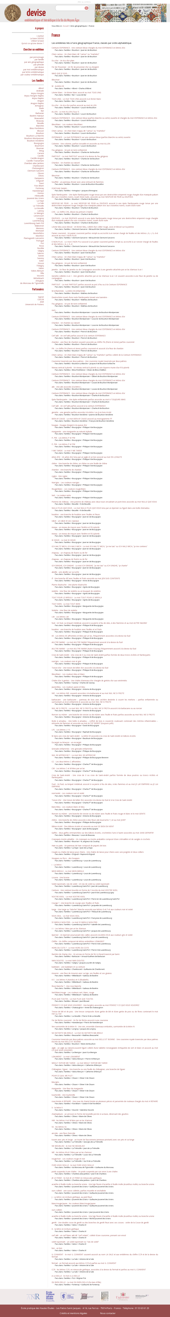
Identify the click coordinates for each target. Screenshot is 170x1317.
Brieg (41, 150)
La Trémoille (38, 205)
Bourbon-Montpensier (34, 138)
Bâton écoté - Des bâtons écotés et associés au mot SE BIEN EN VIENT (83, 826)
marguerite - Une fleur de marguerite (67, 1088)
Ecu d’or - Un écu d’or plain (63, 60)
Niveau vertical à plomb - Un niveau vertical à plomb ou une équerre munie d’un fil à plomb (90, 367)
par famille (39, 59)
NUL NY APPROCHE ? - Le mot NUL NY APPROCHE (73, 755)
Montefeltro (38, 233)
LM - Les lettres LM (60, 616)
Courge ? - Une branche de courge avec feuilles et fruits (75, 903)
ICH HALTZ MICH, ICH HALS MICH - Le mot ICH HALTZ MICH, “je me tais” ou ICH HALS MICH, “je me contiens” (99, 546)
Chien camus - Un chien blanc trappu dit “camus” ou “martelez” (78, 131)
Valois (41, 268)
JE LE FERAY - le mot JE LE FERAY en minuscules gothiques (77, 1178)
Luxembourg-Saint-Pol (34, 223)
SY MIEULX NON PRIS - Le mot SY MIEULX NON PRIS (74, 922)
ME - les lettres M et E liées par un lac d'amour (72, 1152)
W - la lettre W (58, 86)
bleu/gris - (56, 1082)
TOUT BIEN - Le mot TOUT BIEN (66, 604)
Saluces (40, 253)
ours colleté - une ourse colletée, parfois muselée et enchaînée (79, 1190)
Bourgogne (39, 143)
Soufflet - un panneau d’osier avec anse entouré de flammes (78, 182)
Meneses (40, 228)
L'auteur (40, 36)
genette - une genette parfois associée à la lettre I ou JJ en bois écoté (81, 412)
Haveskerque (38, 190)
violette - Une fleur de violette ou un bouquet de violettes (76, 591)
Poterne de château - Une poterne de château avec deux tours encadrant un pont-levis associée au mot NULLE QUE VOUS (104, 501)
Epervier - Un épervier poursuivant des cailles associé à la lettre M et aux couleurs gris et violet (92, 935)
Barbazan (39, 113)
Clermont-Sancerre (35, 170)
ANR (42, 302)
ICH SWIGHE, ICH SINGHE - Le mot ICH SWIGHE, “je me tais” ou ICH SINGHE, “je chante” (90, 565)
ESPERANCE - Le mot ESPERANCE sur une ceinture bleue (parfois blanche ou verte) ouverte (91, 137)
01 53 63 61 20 (142, 1308)
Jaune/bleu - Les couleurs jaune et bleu (68, 687)
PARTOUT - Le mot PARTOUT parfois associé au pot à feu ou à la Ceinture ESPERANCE (89, 284)
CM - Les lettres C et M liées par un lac (68, 768)
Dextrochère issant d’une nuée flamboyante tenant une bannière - (80, 297)
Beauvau (40, 121)
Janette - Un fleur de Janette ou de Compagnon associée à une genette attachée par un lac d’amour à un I (97, 269)
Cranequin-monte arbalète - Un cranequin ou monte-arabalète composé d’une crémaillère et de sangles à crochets (101, 839)
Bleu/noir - (56, 79)
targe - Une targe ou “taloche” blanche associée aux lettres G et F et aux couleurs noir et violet (92, 909)
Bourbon (40, 133)
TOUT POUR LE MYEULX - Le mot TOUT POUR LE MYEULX (77, 597)
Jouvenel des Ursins (35, 198)
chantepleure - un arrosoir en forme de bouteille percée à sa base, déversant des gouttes (90, 1114)
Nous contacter (108, 1313)
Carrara (40, 153)
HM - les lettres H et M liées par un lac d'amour (72, 1120)
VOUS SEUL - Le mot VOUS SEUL (66, 916)
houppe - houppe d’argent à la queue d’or (69, 425)
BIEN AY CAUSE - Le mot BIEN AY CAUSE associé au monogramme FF (82, 418)
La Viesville (39, 208)
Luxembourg (38, 220)
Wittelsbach (38, 278)
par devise (39, 67)
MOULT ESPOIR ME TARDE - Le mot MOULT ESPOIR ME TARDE (79, 1063)
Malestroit (39, 225)
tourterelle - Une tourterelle (63, 1095)
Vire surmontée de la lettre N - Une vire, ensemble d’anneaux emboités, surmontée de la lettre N (93, 1026)
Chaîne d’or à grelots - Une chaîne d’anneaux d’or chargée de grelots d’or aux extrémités (89, 680)
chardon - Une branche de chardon (66, 469)
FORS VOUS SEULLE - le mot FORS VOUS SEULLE (73, 1165)
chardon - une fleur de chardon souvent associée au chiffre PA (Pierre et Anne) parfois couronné (93, 342)
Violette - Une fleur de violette (64, 610)
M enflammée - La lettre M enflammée (68, 291)
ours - (54, 310)
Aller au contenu (84, 2)
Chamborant (38, 166)
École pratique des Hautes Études (37, 1308)
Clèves (41, 175)
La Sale (41, 203)
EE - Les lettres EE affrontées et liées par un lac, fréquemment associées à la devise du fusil (91, 636)
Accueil (66, 26)
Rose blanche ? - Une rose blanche (66, 986)
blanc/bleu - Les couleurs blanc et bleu (68, 807)
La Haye (40, 200)
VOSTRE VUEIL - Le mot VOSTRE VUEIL (68, 896)
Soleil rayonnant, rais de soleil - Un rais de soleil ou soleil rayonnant (80, 884)
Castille (41, 155)
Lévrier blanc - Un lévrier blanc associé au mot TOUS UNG (76, 92)
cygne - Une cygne (59, 476)
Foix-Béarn (39, 185)
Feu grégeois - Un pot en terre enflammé (69, 150)
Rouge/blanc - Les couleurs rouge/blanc (69, 489)
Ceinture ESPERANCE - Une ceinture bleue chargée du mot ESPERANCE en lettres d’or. (89, 47)
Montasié (40, 230)
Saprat (41, 297)
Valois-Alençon (37, 270)
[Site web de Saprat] (87, 1299)
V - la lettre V (57, 1107)
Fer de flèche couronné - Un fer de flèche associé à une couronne (80, 1020)
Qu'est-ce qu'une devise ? (33, 43)
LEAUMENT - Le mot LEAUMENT (66, 1056)
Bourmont (39, 145)
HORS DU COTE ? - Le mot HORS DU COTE (70, 947)
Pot (42, 243)
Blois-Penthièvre (37, 128)
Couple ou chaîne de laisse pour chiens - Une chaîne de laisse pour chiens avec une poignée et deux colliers (98, 852)
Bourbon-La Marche (35, 135)
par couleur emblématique (32, 74)
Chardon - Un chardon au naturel (66, 162)
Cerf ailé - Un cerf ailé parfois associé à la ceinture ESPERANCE (79, 335)
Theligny (40, 265)
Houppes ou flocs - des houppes (66, 858)
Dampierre (39, 178)
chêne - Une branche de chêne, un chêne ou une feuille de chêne (79, 463)
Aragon (40, 100)
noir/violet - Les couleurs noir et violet (68, 793)
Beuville (40, 123)
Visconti (40, 275)
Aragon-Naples (37, 103)
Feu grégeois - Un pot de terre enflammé (69, 263)
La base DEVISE (37, 38)
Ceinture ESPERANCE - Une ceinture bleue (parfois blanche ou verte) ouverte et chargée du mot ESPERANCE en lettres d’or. (105, 118)
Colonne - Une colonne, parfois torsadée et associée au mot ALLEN (81, 143)
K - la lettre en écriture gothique (65, 1229)
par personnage (37, 57)
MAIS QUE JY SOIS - (60, 73)
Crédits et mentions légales (73, 1313)
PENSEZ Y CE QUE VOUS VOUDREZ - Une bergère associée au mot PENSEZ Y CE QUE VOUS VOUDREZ (95, 1005)
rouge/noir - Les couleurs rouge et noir (68, 1158)
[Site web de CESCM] (105, 1301)
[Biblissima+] (142, 1297)
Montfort (40, 235)
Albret (41, 88)
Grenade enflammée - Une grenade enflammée (72, 748)
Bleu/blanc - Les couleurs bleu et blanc (68, 674)
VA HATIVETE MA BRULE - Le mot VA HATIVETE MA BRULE (77, 1033)
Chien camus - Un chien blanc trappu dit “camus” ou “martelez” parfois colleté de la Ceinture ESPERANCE (96, 355)
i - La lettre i (57, 864)
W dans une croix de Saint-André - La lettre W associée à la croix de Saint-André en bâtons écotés (94, 736)
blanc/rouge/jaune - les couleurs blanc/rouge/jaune (73, 1203)
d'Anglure (40, 280)
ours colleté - (57, 1210)
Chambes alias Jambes (34, 163)
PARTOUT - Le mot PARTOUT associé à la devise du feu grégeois (80, 156)
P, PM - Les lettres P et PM (63, 438)
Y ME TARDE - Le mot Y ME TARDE (67, 450)
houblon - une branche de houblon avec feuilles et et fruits (77, 629)
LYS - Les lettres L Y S (61, 729)
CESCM (41, 299)
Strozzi (41, 263)
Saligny (41, 250)
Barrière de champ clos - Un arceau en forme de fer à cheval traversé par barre (86, 954)
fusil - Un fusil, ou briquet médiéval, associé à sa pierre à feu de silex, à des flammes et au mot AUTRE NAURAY (99, 623)
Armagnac (39, 105)
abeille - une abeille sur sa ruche (65, 572)
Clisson (41, 173)
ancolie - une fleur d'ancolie (63, 1133)
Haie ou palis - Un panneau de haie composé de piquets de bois (79, 845)
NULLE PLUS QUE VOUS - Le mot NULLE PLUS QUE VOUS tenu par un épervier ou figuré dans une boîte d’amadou (100, 508)
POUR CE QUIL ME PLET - (63, 1075)
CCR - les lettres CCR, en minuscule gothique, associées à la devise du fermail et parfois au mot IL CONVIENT (99, 1269)
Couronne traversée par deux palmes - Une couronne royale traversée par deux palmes (89, 361)
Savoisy (40, 258)
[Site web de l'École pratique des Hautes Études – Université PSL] (50, 1301)
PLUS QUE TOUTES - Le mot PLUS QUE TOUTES (72, 999)
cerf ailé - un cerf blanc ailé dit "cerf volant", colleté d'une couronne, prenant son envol (89, 1235)
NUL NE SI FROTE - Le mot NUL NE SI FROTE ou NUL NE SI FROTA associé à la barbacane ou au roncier (97, 708)
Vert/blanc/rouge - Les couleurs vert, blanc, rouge (73, 992)
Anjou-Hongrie (37, 93)
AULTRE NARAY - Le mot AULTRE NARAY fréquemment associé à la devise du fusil (87, 642)
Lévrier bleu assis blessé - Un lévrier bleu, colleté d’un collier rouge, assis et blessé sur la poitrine (93, 227)
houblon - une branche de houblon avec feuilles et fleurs (76, 514)
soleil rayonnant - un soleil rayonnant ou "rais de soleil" (75, 1241)
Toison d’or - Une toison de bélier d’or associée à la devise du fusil (80, 667)
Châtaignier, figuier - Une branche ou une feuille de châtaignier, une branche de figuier (88, 1069)
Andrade (40, 90)
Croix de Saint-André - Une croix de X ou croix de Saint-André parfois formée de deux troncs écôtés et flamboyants (101, 655)
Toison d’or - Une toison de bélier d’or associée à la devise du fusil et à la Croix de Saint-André (92, 800)
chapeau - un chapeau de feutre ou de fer (69, 552)
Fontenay (40, 188)
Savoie (41, 255)
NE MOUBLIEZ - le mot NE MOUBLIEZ (68, 1146)
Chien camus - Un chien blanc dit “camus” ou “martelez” (75, 54)
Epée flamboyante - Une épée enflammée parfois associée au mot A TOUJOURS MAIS (89, 399)
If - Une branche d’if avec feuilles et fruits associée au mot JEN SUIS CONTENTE (86, 578)
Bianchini (40, 125)
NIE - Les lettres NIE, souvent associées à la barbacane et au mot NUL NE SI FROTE (88, 693)
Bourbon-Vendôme (35, 140)
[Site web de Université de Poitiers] (122, 1299)
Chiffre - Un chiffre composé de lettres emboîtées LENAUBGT (78, 941)
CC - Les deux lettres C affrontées (66, 761)
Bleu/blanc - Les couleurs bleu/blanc (67, 124)
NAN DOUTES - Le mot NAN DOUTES (68, 960)
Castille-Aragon (37, 158)
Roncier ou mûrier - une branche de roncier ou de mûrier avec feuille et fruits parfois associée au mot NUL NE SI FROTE (103, 714)
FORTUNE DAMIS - (60, 188)
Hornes (40, 193)
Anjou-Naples (38, 98)
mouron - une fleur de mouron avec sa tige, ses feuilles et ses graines (82, 973)
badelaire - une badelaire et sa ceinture (68, 967)
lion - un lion (57, 1248)
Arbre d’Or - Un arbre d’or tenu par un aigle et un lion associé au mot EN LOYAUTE (87, 457)
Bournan (40, 148)
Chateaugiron (38, 168)
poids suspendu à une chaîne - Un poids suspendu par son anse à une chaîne (85, 1171)
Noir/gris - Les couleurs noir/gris (65, 482)
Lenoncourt (39, 215)
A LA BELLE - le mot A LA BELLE (66, 1276)
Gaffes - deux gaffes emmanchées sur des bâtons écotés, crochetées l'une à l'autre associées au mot (102, 832)
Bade (41, 108)
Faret (41, 183)
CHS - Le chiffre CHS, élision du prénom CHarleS (72, 212)
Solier (41, 260)
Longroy (40, 218)
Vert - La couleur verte (61, 495)
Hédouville (39, 195)
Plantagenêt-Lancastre (34, 238)
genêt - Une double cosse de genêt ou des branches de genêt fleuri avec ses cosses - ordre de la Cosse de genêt (100, 1222)
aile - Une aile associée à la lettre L (66, 386)
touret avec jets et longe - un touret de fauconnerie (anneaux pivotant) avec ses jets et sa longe (93, 1139)
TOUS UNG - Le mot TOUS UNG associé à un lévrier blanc (76, 99)
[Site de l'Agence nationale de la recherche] (33, 1298)
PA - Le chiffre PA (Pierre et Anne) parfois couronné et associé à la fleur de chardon (87, 348)
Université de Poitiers (34, 304)
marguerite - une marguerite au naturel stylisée (72, 431)
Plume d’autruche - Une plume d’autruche (69, 584)
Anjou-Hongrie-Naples (34, 95)
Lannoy (40, 211)
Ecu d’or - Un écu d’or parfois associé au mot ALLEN (74, 105)
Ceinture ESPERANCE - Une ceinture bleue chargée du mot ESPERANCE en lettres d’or (88, 169)
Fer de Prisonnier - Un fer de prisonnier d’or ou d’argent (75, 67)
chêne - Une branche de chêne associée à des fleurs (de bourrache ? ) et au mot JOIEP (89, 820)
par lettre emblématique (33, 72)
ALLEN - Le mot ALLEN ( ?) (65, 111)
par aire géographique (34, 62)
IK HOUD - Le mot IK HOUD (64, 540)
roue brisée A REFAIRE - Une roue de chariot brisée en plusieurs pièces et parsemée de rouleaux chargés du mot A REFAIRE (105, 1101)
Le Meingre (39, 213)
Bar (42, 110)
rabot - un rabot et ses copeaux (65, 521)
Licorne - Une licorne (60, 877)
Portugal (40, 240)
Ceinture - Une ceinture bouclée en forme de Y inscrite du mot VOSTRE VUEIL (85, 890)
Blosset (40, 131)
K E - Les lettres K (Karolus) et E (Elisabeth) (70, 979)
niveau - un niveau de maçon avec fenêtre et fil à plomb (75, 527)
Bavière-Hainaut (37, 115)
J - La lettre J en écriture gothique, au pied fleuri (72, 1197)
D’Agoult (40, 180)
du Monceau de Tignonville (32, 283)
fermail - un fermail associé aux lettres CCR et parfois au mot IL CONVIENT (84, 1263)
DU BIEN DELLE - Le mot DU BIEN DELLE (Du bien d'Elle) (76, 1282)
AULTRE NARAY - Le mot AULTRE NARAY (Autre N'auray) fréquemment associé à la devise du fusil (94, 648)
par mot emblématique (33, 69)
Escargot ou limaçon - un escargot (66, 742)
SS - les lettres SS (59, 1127)
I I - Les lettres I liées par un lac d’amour (69, 928)
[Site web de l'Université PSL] (67, 1299)
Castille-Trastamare (35, 160)
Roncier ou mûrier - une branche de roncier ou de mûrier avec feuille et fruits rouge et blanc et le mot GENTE (98, 813)
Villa (42, 273)
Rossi (41, 245)
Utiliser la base (37, 41)
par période (39, 64)
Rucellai (40, 248)
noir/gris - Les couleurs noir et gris (66, 661)
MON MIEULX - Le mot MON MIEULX (68, 871)
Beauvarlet (39, 118)
